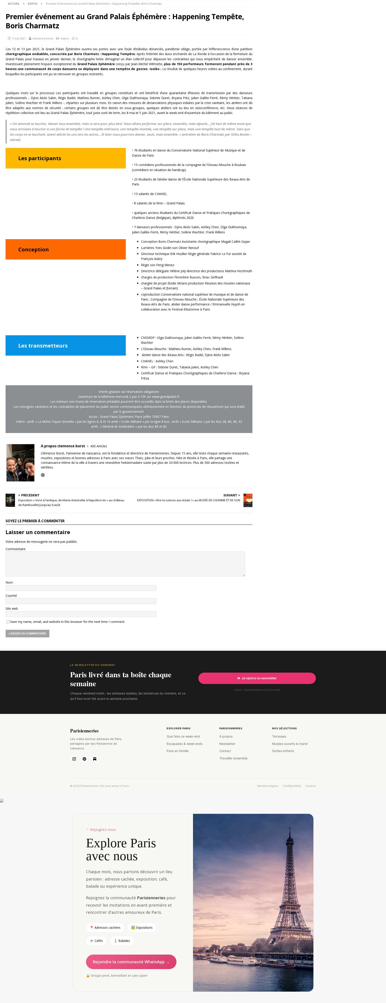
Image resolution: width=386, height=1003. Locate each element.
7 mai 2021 (19, 38)
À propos (226, 736)
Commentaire (15, 549)
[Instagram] (74, 759)
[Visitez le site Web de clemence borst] (43, 475)
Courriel (11, 595)
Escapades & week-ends (185, 744)
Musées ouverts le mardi (290, 744)
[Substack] (95, 759)
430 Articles (98, 446)
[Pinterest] (84, 759)
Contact (225, 751)
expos (65, 38)
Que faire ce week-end (183, 736)
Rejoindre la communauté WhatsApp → (131, 961)
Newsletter (227, 744)
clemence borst (42, 38)
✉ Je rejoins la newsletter (257, 678)
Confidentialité (292, 785)
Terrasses (279, 736)
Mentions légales (267, 785)
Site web (12, 608)
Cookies (311, 785)
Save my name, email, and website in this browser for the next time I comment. (67, 622)
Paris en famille (178, 751)
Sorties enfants (283, 751)
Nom (9, 582)
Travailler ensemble (233, 758)
